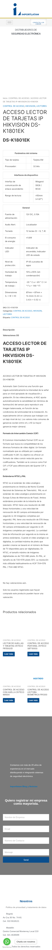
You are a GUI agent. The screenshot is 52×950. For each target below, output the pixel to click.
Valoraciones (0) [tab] (11, 335)
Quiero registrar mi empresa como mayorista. (26, 802)
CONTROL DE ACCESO (19, 98)
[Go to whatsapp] (7, 941)
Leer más (8, 654)
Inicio (5, 98)
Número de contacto (12, 835)
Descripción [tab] (9, 330)
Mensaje (7, 847)
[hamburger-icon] (9, 22)
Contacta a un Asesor (38, 23)
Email (5, 824)
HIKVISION (30, 106)
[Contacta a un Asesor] (38, 20)
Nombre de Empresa (12, 812)
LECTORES (41, 106)
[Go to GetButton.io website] (7, 947)
